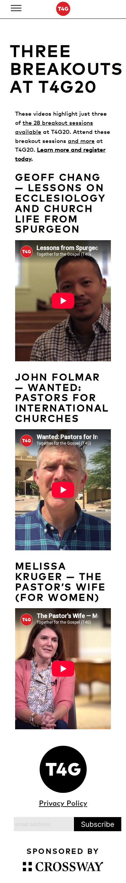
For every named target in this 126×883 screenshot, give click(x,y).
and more (81, 140)
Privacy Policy (63, 803)
